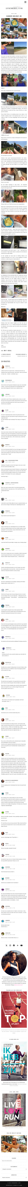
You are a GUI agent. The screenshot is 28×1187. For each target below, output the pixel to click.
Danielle (7, 366)
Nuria (7, 843)
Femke (7, 719)
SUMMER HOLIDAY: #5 (21, 355)
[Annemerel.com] (14, 5)
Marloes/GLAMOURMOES (11, 780)
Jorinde (7, 394)
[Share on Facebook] (5, 351)
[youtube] (21, 945)
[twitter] (6, 945)
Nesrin (7, 676)
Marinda (7, 867)
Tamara (7, 605)
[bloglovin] (17, 945)
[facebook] (14, 945)
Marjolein (8, 662)
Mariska (7, 906)
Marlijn (7, 563)
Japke (6, 427)
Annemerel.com (16, 1182)
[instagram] (10, 945)
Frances (7, 511)
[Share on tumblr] (10, 351)
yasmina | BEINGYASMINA (11, 483)
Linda (6, 619)
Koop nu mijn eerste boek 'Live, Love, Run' (14, 1127)
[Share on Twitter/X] (7, 351)
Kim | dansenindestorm (11, 460)
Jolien (7, 577)
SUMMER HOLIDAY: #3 (6, 355)
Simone (7, 854)
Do (6, 498)
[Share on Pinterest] (9, 351)
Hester (7, 753)
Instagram (10, 324)
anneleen (7, 933)
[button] (26, 2)
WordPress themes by (14, 1185)
